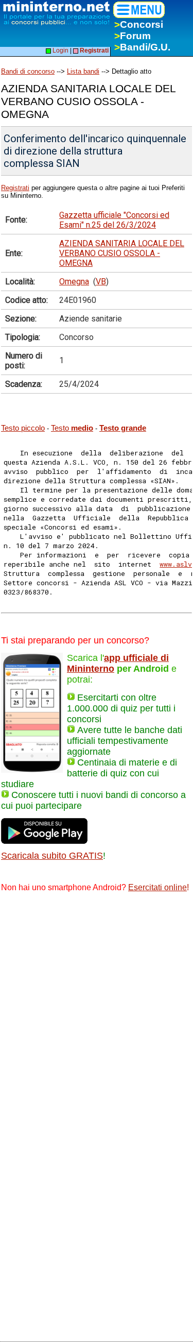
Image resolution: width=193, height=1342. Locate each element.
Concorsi (138, 24)
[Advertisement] (96, 1003)
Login (59, 50)
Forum (132, 35)
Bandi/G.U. (142, 47)
